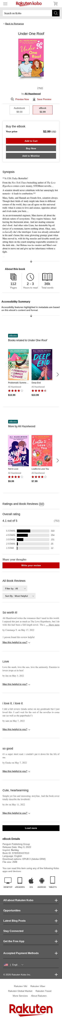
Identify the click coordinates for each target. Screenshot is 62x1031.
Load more (31, 828)
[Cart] (55, 3)
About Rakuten (39, 995)
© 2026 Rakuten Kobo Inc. (17, 974)
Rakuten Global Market (20, 991)
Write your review (31, 565)
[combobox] (14, 588)
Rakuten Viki (20, 986)
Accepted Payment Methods (21, 953)
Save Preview (44, 99)
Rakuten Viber (37, 986)
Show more (53, 624)
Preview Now (22, 99)
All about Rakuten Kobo (18, 900)
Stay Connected (13, 931)
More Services (20, 995)
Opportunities (12, 910)
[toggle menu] (5, 3)
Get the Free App (13, 941)
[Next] (57, 374)
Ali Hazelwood (33, 93)
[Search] (56, 13)
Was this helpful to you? (14, 642)
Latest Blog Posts (14, 920)
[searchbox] (31, 13)
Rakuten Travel (43, 991)
